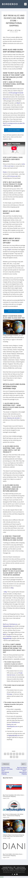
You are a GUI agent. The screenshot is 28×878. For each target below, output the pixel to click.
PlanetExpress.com (12, 726)
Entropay (9, 694)
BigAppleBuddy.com (13, 735)
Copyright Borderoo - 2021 (9, 867)
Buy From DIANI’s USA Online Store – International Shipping (13, 854)
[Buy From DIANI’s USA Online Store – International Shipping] (14, 846)
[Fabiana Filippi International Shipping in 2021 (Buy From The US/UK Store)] (14, 826)
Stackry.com (10, 724)
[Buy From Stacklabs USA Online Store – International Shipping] (14, 787)
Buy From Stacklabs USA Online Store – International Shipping (14, 795)
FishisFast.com (16, 722)
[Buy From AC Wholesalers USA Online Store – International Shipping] (14, 806)
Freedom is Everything (20, 868)
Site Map (11, 868)
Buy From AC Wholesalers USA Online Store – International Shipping (13, 815)
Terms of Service (21, 867)
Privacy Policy (5, 868)
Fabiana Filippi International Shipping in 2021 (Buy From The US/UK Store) (13, 835)
